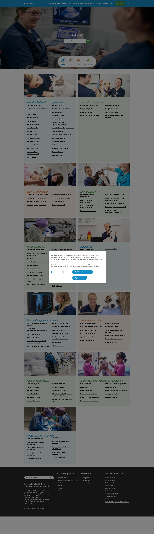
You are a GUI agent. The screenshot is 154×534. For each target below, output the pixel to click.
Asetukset (57, 272)
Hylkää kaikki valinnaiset (82, 272)
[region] (78, 267)
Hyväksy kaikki (79, 278)
